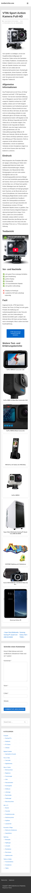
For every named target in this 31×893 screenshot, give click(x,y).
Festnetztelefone (9, 861)
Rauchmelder (8, 795)
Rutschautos (8, 852)
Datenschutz (4, 880)
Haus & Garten (7, 767)
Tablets (7, 868)
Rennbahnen (8, 849)
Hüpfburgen (8, 842)
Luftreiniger (7, 792)
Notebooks (7, 741)
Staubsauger (8, 798)
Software (7, 747)
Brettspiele (7, 839)
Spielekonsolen (8, 855)
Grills (6, 779)
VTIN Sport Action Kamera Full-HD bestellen (15, 333)
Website (6, 701)
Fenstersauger (8, 776)
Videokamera (19, 23)
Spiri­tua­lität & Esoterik (10, 754)
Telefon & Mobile (8, 859)
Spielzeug (6, 837)
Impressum (11, 880)
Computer (6, 735)
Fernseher (7, 811)
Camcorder (7, 21)
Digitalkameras (8, 763)
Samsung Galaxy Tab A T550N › (23, 635)
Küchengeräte (8, 785)
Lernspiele (7, 846)
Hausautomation (9, 782)
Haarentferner (8, 833)
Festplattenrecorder (9, 814)
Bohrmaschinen (9, 769)
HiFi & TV (6, 805)
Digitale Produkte (8, 751)
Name (5, 685)
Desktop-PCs (8, 738)
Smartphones (8, 865)
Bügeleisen (7, 773)
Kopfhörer (7, 820)
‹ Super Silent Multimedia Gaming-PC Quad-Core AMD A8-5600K (11, 635)
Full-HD (13, 23)
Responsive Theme (7, 887)
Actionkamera (6, 23)
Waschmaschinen (9, 801)
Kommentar (7, 660)
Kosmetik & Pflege (8, 827)
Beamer (7, 807)
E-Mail (6, 693)
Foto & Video (14, 21)
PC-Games (7, 744)
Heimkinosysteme (9, 817)
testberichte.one (7, 3)
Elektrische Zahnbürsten (11, 830)
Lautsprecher (8, 823)
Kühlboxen (7, 789)
